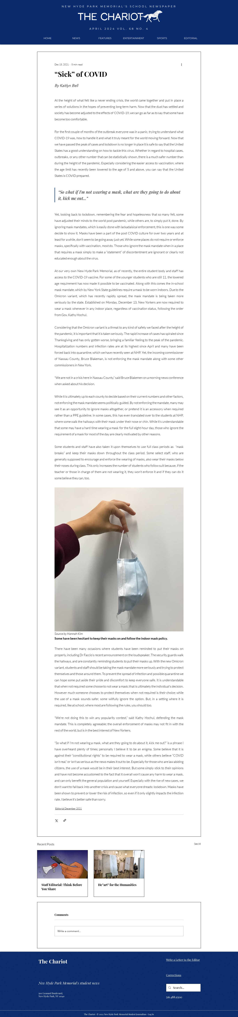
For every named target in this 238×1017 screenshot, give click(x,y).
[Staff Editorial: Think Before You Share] (62, 864)
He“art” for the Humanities (117, 885)
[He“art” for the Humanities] (119, 864)
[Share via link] (64, 820)
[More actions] (181, 64)
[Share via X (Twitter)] (56, 820)
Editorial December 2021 (68, 808)
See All (197, 843)
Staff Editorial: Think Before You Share (61, 887)
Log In (151, 1014)
